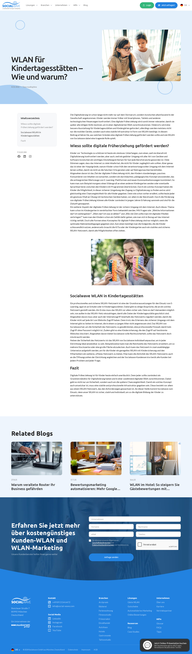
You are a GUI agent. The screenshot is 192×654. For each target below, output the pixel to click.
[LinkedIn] (24, 156)
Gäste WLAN (133, 602)
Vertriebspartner (164, 610)
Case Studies (133, 632)
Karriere (160, 606)
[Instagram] (30, 156)
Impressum (85, 650)
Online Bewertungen (137, 615)
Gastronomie (105, 635)
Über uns (160, 602)
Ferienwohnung (106, 610)
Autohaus (103, 627)
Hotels (102, 631)
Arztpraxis (103, 602)
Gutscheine (133, 606)
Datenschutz (73, 650)
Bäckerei (103, 606)
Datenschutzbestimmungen (103, 545)
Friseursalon (104, 619)
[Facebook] (19, 156)
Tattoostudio (105, 640)
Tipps (158, 632)
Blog (85, 5)
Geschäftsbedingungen (101, 543)
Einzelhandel (104, 623)
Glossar (159, 623)
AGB (96, 650)
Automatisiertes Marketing (140, 610)
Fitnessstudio (105, 615)
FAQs (158, 627)
